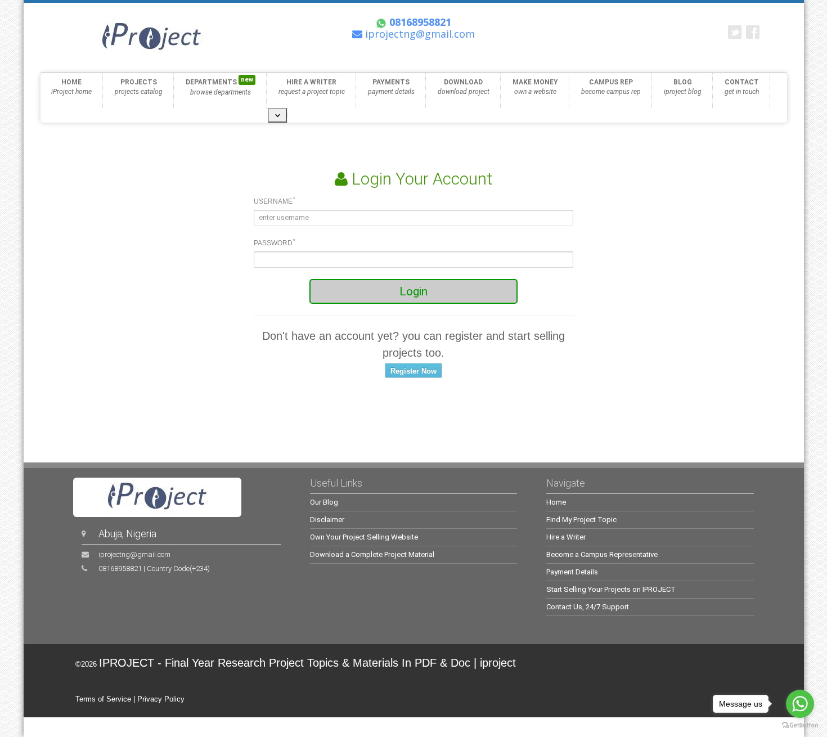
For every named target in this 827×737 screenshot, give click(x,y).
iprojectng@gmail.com (134, 554)
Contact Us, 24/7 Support (587, 607)
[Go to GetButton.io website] (800, 725)
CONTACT (742, 87)
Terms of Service (103, 699)
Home (556, 502)
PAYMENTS (391, 87)
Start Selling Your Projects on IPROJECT (611, 589)
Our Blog (324, 502)
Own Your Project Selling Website (364, 537)
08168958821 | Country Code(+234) (154, 568)
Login (413, 291)
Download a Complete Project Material (372, 554)
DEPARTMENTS (219, 86)
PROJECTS (139, 87)
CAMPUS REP (611, 87)
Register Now (413, 371)
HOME (71, 87)
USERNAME (274, 200)
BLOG (683, 87)
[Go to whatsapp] (800, 704)
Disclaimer (327, 519)
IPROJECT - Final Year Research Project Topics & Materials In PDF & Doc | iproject (307, 663)
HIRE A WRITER (311, 87)
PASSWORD (274, 242)
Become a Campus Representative (602, 554)
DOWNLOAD (463, 87)
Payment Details (572, 572)
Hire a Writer (566, 537)
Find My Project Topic (581, 519)
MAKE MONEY (535, 87)
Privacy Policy (161, 699)
